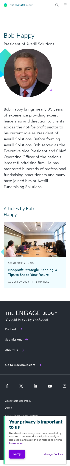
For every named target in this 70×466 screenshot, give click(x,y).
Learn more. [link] (16, 443)
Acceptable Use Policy (18, 400)
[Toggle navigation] (65, 4)
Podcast (10, 329)
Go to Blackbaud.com (20, 365)
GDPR (8, 408)
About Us (11, 350)
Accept (17, 454)
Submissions (13, 339)
